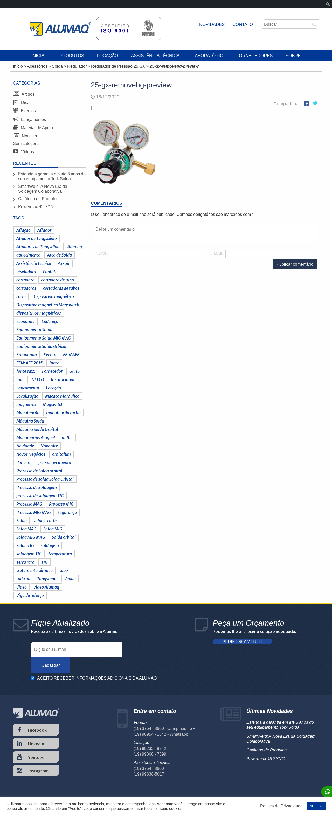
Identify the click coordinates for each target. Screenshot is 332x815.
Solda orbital (64, 537)
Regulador (77, 66)
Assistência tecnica (33, 263)
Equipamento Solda (34, 329)
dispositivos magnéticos (38, 313)
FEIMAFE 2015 (29, 362)
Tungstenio (47, 578)
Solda (57, 66)
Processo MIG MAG (33, 512)
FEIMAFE (71, 354)
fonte (54, 362)
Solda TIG (25, 545)
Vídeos (27, 152)
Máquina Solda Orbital (37, 429)
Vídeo (21, 587)
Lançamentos (33, 119)
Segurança (67, 512)
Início (18, 66)
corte (21, 296)
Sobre (293, 55)
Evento (50, 354)
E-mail (216, 253)
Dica (25, 102)
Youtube (35, 757)
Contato (242, 24)
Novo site (49, 445)
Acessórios (37, 66)
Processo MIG (61, 504)
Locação (107, 55)
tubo (63, 570)
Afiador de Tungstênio (36, 238)
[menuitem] (328, 4)
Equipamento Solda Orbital (41, 346)
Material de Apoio (36, 128)
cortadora (25, 279)
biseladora (26, 271)
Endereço (50, 321)
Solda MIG (52, 528)
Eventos (28, 111)
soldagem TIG (29, 553)
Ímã (20, 379)
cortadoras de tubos (61, 288)
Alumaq (74, 246)
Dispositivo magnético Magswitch (47, 304)
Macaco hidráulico (62, 396)
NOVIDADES (212, 24)
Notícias (29, 136)
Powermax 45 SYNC (37, 206)
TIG (44, 562)
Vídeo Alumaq (46, 587)
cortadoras (26, 288)
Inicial (39, 55)
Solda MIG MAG (30, 537)
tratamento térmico (34, 570)
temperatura (60, 553)
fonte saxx (25, 371)
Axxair (64, 263)
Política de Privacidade (281, 806)
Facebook (37, 730)
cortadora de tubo (57, 279)
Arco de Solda (59, 255)
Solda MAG (26, 528)
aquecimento (28, 255)
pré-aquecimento (54, 462)
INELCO (37, 379)
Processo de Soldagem (36, 487)
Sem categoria (26, 143)
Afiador (44, 230)
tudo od (23, 578)
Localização (27, 396)
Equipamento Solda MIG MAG (43, 338)
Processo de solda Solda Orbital (45, 479)
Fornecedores (254, 55)
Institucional (62, 379)
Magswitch (53, 404)
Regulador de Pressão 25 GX (118, 66)
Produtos (72, 55)
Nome (101, 253)
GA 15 (74, 371)
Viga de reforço (30, 595)
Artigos (27, 94)
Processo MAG (29, 504)
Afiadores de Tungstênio (38, 246)
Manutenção (27, 412)
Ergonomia (26, 354)
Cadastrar (51, 665)
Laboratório (207, 55)
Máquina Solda (30, 421)
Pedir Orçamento (242, 641)
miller (67, 437)
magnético (26, 404)
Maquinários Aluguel (35, 437)
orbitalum (61, 454)
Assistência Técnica (155, 55)
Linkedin (35, 744)
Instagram (38, 770)
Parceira (24, 462)
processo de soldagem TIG (40, 495)
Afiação (23, 230)
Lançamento (27, 387)
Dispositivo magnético (53, 296)
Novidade (25, 445)
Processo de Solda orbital (39, 470)
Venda (70, 578)
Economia (25, 321)
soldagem (50, 545)
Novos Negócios (30, 454)
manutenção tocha (63, 412)
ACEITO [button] (316, 806)
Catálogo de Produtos (38, 199)
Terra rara (25, 562)
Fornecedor (52, 371)
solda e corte (45, 520)
